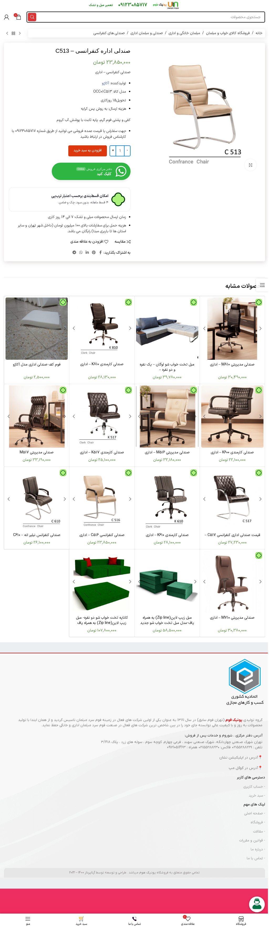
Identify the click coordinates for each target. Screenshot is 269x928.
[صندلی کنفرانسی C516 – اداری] (102, 499)
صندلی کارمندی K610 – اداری (167, 535)
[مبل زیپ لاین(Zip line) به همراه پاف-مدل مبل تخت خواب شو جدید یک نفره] (167, 582)
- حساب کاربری (254, 786)
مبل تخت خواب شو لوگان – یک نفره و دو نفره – (167, 367)
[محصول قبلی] (20, 33)
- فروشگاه (258, 822)
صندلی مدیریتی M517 (37, 452)
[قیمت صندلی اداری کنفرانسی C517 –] (232, 499)
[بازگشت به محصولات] (13, 33)
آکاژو (105, 83)
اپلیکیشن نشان (231, 757)
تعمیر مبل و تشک (101, 5)
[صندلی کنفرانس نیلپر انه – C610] (37, 499)
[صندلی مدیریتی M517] (37, 416)
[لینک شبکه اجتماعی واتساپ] (81, 253)
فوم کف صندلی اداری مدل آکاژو (36, 364)
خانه (259, 33)
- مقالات (259, 831)
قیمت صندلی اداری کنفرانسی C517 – (232, 535)
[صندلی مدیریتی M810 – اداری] (232, 329)
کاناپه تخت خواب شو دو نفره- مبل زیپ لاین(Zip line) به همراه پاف (102, 620)
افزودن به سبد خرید (88, 150)
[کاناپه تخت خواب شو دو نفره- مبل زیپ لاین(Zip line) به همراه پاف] (102, 582)
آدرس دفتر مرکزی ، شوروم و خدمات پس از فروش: (223, 735)
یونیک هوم (147, 873)
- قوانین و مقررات (252, 840)
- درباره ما (258, 849)
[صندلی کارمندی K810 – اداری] (102, 328)
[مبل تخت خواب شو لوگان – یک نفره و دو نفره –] (167, 329)
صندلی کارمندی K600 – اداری (232, 452)
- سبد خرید (257, 795)
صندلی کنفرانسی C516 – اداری (102, 535)
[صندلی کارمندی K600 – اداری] (232, 416)
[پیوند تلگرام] (74, 253)
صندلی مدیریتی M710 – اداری (232, 618)
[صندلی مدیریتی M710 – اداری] (232, 582)
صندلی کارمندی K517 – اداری (102, 452)
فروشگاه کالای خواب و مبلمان (228, 33)
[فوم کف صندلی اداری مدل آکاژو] (37, 329)
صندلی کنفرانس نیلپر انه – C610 (36, 535)
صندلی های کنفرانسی (109, 33)
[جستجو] (32, 17)
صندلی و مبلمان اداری (147, 33)
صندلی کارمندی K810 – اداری (101, 364)
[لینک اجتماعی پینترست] (93, 253)
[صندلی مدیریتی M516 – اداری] (167, 416)
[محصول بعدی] (7, 33)
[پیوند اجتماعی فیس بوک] (100, 253)
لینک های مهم (254, 804)
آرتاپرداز (90, 873)
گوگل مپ (236, 768)
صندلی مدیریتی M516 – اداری (167, 452)
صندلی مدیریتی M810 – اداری (232, 364)
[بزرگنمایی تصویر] (250, 165)
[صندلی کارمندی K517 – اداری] (102, 416)
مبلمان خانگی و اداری (184, 33)
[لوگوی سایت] (166, 5)
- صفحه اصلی (254, 813)
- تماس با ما (256, 858)
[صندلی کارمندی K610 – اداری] (167, 499)
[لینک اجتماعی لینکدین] (87, 253)
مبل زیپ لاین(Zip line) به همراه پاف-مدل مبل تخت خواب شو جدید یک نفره (167, 623)
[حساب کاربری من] (6, 17)
